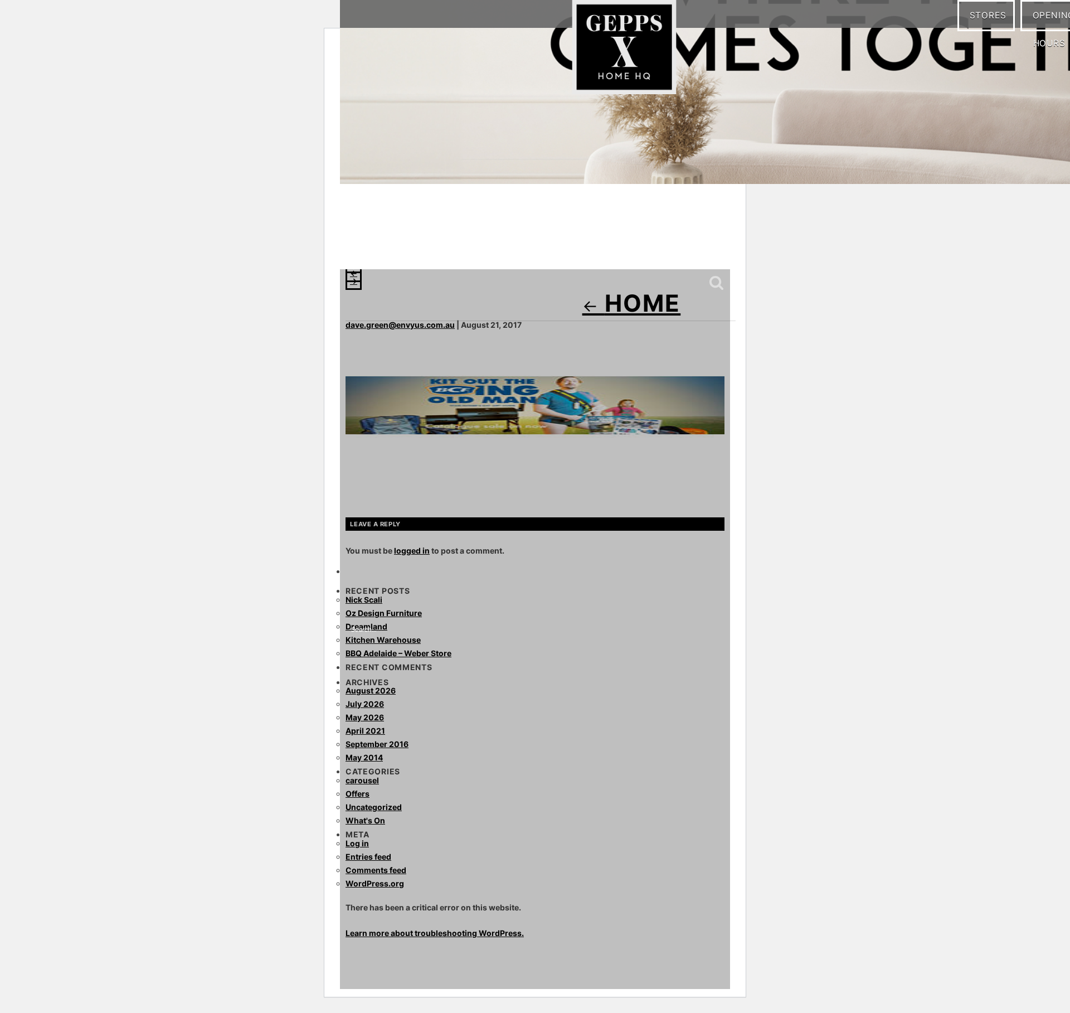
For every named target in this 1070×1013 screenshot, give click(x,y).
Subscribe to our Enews (687, 247)
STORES (992, 14)
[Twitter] (426, 245)
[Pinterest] (404, 245)
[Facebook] (359, 245)
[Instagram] (381, 245)
